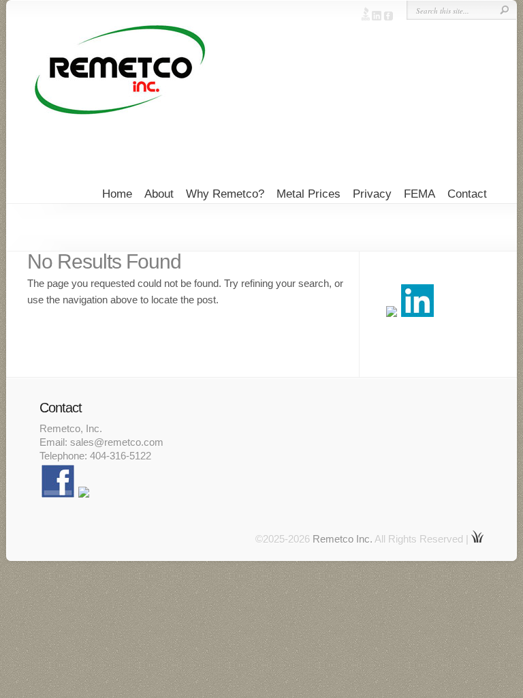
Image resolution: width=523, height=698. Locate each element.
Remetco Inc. (343, 539)
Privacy (372, 193)
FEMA (419, 193)
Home (117, 193)
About (159, 193)
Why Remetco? (225, 193)
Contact (467, 193)
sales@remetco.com (116, 442)
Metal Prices (308, 193)
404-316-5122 (120, 455)
